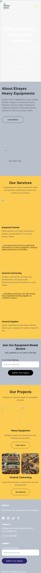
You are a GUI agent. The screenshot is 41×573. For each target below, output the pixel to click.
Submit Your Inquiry (20, 373)
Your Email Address (10, 360)
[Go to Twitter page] (18, 518)
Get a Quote (20, 59)
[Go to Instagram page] (8, 518)
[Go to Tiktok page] (13, 518)
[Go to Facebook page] (3, 518)
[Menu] (36, 6)
